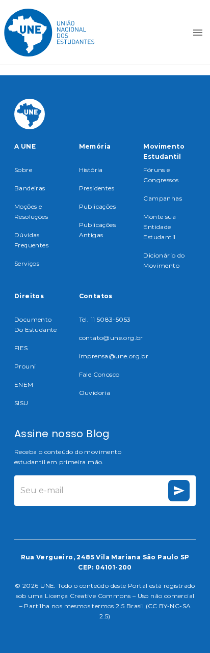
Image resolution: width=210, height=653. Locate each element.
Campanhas (162, 198)
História (91, 170)
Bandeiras (29, 188)
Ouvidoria (95, 392)
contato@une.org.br (111, 338)
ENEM (24, 384)
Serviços (26, 263)
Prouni (25, 366)
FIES (21, 348)
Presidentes (96, 188)
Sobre (23, 170)
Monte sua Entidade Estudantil (159, 227)
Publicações (97, 206)
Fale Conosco (99, 374)
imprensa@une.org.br (114, 356)
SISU (21, 403)
